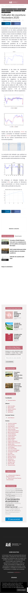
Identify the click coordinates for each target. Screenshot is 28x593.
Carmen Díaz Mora (12, 435)
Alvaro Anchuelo (11, 429)
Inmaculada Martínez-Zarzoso (15, 445)
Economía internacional (14, 491)
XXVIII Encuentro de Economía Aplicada (17, 314)
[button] (26, 2)
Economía (3, 10)
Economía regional (9, 490)
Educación (18, 489)
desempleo (18, 496)
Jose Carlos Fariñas (12, 448)
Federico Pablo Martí (12, 441)
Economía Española (9, 10)
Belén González (11, 406)
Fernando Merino (12, 400)
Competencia (16, 503)
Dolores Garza (11, 439)
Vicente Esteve (11, 465)
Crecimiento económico (6, 7)
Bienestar (17, 510)
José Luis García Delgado (13, 450)
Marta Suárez (11, 407)
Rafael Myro (10, 410)
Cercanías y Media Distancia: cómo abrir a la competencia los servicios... (18, 375)
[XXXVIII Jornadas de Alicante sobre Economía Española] (9, 326)
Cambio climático (14, 509)
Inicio (2, 5)
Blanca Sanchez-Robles (13, 432)
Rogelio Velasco (11, 460)
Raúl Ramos (10, 412)
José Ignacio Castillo (12, 451)
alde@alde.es (17, 572)
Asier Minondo (11, 426)
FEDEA (22, 132)
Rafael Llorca (11, 459)
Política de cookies (20, 587)
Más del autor (18, 236)
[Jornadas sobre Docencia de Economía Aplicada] (9, 337)
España (23, 10)
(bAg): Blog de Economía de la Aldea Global (14, 5)
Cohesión (21, 507)
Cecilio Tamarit (11, 436)
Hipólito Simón (11, 444)
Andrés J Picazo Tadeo (13, 427)
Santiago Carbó (11, 462)
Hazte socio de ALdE (15, 519)
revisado (8, 135)
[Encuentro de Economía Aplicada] (9, 315)
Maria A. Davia (11, 454)
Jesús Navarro (11, 417)
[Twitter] (16, 581)
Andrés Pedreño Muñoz (13, 430)
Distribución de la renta (17, 494)
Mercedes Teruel (12, 457)
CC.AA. (7, 509)
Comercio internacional (11, 506)
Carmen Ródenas (12, 433)
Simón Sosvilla (11, 463)
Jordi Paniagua (11, 447)
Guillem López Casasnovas (14, 442)
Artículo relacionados (7, 236)
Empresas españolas (9, 489)
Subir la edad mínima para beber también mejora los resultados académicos (18, 251)
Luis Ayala (10, 453)
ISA (9, 182)
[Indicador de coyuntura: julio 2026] (5, 258)
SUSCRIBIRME (9, 361)
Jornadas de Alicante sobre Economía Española (18, 325)
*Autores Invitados (12, 423)
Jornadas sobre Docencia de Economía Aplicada (18, 336)
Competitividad (9, 503)
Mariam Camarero (12, 456)
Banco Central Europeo (10, 512)
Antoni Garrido (11, 424)
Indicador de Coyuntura (6, 12)
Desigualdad (10, 496)
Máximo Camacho (7, 20)
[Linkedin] (12, 581)
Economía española (17, 10)
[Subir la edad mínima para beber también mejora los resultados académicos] (9, 385)
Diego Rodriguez (11, 438)
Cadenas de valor (9, 510)
